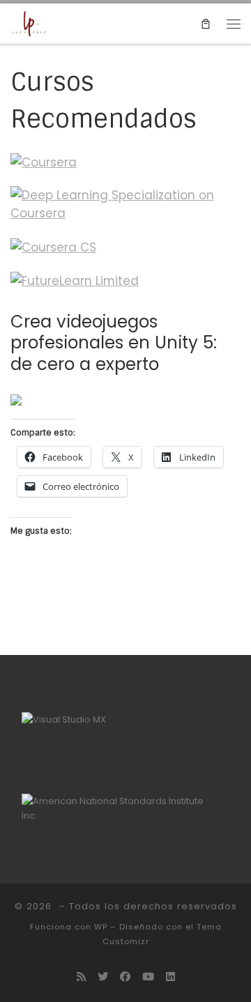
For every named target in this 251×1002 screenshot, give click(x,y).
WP (100, 926)
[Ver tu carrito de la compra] (206, 23)
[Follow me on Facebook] (125, 977)
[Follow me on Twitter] (103, 977)
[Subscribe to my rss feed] (81, 977)
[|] (28, 23)
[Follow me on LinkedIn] (170, 977)
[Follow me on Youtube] (148, 977)
